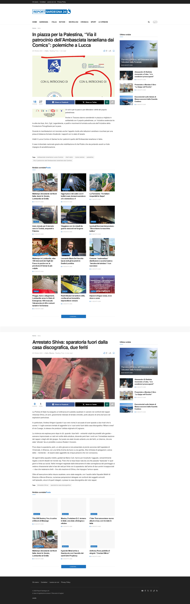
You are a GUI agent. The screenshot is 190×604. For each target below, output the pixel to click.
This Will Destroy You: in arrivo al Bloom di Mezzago (44, 586)
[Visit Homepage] (51, 11)
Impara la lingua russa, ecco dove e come (101, 296)
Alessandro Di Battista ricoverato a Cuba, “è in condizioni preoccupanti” (144, 74)
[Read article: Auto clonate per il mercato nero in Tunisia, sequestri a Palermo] (45, 215)
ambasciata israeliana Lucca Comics (50, 157)
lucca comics (79, 157)
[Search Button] (149, 22)
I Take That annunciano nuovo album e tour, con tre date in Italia (102, 588)
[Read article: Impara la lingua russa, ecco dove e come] (102, 284)
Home (34, 22)
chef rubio (69, 157)
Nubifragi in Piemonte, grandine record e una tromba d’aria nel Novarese (73, 335)
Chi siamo (35, 2)
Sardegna (43, 22)
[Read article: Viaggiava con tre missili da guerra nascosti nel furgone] (73, 215)
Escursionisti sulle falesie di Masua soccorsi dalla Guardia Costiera (146, 99)
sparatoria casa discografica (61, 552)
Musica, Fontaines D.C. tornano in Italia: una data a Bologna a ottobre (73, 588)
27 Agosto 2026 (95, 199)
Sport (93, 22)
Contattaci (43, 2)
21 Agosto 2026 (95, 301)
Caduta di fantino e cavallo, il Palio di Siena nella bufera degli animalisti (102, 368)
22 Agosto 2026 (38, 308)
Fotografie (38, 189)
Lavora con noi (51, 2)
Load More (73, 384)
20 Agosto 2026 (38, 376)
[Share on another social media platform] (112, 102)
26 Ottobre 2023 (37, 51)
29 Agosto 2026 (38, 202)
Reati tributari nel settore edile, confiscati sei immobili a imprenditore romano (73, 298)
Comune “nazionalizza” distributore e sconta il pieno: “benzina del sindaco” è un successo (101, 262)
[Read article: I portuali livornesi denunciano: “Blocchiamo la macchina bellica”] (102, 215)
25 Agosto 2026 (95, 234)
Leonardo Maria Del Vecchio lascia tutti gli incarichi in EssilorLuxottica (72, 261)
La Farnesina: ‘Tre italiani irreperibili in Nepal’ (99, 194)
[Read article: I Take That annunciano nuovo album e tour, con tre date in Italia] (102, 574)
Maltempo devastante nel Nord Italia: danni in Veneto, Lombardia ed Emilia (44, 196)
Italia (54, 22)
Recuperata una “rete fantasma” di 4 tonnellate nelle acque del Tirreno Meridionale (44, 335)
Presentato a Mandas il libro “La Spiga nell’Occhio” (145, 85)
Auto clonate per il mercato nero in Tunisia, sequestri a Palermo (43, 228)
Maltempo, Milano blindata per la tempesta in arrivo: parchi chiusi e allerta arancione (73, 368)
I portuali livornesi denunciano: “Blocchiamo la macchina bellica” (102, 228)
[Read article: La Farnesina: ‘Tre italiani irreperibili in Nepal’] (102, 182)
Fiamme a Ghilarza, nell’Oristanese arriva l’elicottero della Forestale (137, 60)
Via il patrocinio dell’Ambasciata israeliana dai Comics (52, 160)
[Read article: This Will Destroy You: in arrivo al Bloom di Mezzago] (45, 574)
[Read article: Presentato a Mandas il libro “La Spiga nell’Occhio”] (126, 88)
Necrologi (73, 22)
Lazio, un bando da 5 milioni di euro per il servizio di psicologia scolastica (102, 335)
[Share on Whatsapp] (107, 102)
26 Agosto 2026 (67, 231)
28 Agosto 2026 (67, 202)
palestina (90, 157)
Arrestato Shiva (42, 552)
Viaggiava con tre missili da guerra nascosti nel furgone (72, 227)
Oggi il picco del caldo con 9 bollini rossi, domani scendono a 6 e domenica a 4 (73, 196)
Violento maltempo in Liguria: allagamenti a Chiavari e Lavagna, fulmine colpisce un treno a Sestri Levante (44, 369)
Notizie (62, 22)
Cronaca (84, 22)
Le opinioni (103, 22)
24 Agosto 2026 (95, 269)
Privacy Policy (61, 2)
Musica (51, 420)
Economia (66, 254)
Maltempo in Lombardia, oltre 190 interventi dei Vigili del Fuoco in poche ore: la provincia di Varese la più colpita (44, 263)
